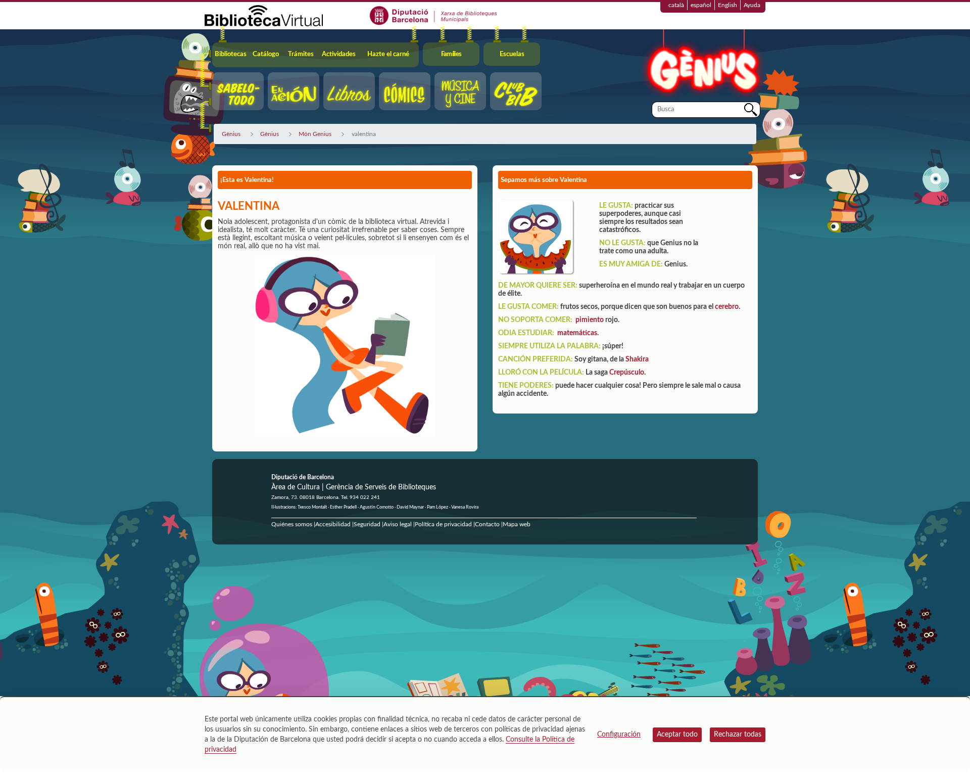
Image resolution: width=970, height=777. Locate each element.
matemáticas (577, 333)
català (676, 5)
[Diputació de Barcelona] (433, 15)
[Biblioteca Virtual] (264, 15)
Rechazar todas (737, 734)
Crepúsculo (626, 372)
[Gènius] (702, 65)
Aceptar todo (677, 734)
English (727, 5)
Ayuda (752, 5)
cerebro (727, 306)
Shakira (637, 359)
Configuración (619, 734)
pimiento (589, 320)
